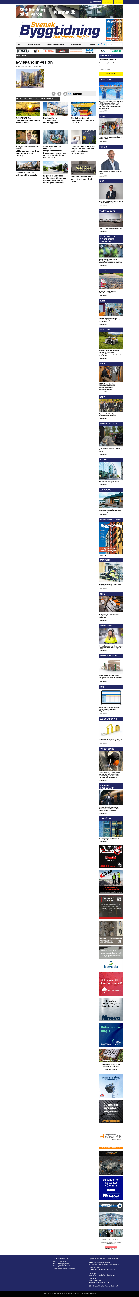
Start (18, 44)
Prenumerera (107, 2)
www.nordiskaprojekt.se (61, 1264)
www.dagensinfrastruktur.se (62, 1266)
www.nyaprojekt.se (59, 1261)
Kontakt (91, 44)
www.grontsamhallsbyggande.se (64, 1268)
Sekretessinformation (89, 1293)
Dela (70, 94)
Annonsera (118, 2)
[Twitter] (54, 93)
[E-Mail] (65, 93)
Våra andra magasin (55, 44)
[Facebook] (59, 93)
